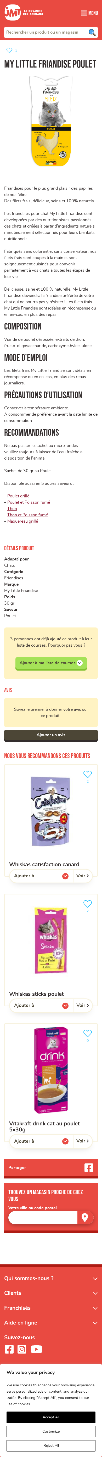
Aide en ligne (20, 1323)
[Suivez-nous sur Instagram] (22, 1349)
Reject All (51, 1446)
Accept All (51, 1417)
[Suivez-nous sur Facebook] (9, 1349)
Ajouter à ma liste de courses (48, 663)
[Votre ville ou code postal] (51, 1217)
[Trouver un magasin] (85, 1217)
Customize (51, 1431)
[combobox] (51, 32)
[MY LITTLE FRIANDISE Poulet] (51, 121)
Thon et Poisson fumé (27, 515)
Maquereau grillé (22, 521)
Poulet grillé (18, 496)
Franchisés (17, 1308)
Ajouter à (35, 877)
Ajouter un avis (51, 735)
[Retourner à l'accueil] (23, 24)
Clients (12, 1293)
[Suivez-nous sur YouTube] (37, 1349)
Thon (12, 509)
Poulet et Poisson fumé (28, 502)
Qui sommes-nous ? (29, 1278)
